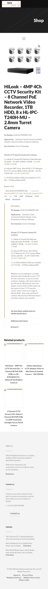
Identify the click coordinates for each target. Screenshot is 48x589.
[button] (39, 46)
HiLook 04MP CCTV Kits (13, 193)
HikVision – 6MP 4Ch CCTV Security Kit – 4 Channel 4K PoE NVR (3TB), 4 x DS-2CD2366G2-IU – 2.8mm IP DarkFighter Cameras (14, 374)
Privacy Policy (27, 575)
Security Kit (16, 199)
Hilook (11, 186)
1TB (15, 196)
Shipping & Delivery (14, 578)
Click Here (27, 546)
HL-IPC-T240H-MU (22, 173)
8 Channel (28, 196)
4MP (21, 196)
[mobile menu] (44, 4)
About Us (16, 575)
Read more (10, 474)
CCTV (37, 196)
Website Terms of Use (31, 578)
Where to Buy (24, 580)
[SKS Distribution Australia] (11, 4)
